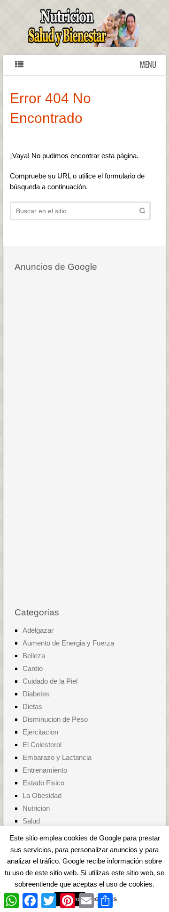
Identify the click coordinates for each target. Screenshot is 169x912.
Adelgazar (38, 630)
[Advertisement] (85, 440)
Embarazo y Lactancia (57, 757)
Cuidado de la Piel (50, 681)
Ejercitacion (40, 732)
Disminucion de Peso (55, 719)
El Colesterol (42, 745)
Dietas (32, 706)
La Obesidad (42, 795)
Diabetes (36, 694)
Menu (148, 64)
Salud (31, 821)
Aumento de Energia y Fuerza (68, 643)
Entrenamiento (45, 770)
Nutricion (36, 808)
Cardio (33, 668)
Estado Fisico (43, 783)
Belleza (34, 656)
